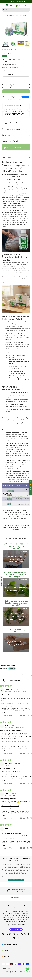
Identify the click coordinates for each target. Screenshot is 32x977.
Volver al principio (16, 897)
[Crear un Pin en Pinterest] (17, 141)
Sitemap (12, 972)
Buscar (11, 971)
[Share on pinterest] (28, 716)
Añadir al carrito (21, 86)
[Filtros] (6, 680)
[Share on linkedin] (31, 716)
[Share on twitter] (24, 716)
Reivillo (4, 53)
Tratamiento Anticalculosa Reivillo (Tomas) (16, 15)
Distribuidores (5, 972)
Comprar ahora (16, 91)
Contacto (21, 971)
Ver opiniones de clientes (16, 879)
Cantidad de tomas (7, 71)
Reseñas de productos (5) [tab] (8, 675)
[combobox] (16, 10)
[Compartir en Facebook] (14, 141)
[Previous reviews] (3, 110)
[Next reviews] (29, 110)
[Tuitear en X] (10, 141)
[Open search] (2, 680)
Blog (7, 971)
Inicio (3, 15)
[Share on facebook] (21, 716)
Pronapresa (8, 968)
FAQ (16, 971)
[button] (29, 5)
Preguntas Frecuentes (14, 147)
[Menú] (3, 5)
